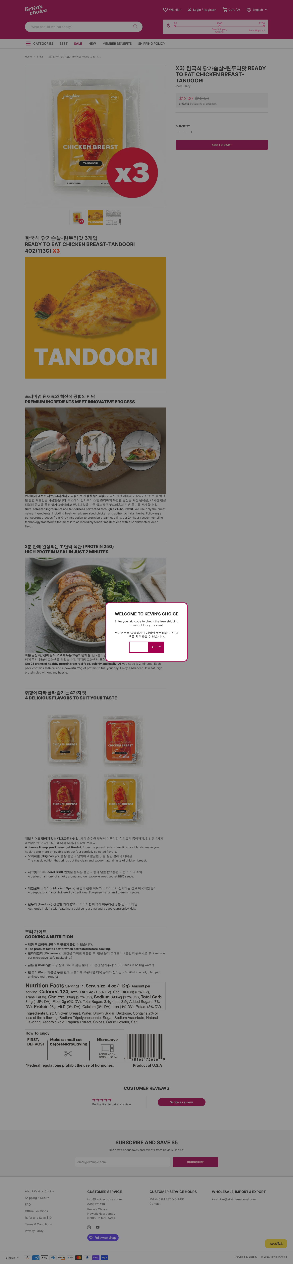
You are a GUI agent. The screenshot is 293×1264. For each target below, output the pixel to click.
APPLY (156, 647)
